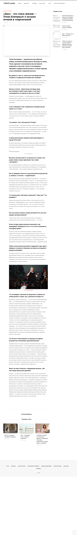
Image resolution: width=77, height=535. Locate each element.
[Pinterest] (4, 63)
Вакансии (66, 466)
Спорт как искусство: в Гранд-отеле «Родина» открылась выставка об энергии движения (67, 18)
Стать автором (21, 466)
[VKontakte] (4, 66)
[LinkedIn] (9, 403)
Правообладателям (46, 466)
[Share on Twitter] (4, 59)
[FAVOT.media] (9, 3)
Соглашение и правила (33, 466)
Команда (38, 468)
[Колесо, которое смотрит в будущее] (10, 428)
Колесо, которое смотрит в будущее (67, 26)
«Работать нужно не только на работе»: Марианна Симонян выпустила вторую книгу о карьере (67, 44)
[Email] (4, 69)
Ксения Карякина (26, 414)
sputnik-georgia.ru (29, 290)
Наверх (38, 472)
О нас (7, 466)
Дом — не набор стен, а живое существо (25, 437)
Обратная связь (57, 466)
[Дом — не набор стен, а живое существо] (26, 428)
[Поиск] (73, 3)
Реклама (13, 466)
